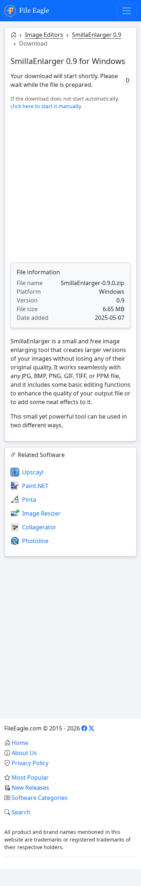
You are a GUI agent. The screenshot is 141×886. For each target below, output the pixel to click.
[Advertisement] (70, 186)
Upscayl (32, 472)
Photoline (35, 541)
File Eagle (33, 10)
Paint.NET (35, 486)
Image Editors (44, 35)
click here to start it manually (45, 106)
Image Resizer (41, 513)
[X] (91, 728)
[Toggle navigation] (126, 11)
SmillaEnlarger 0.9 (96, 35)
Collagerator (39, 527)
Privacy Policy (30, 763)
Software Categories (40, 798)
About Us (24, 753)
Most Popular (30, 777)
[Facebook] (84, 728)
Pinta (29, 500)
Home (20, 743)
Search (21, 812)
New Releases (30, 788)
